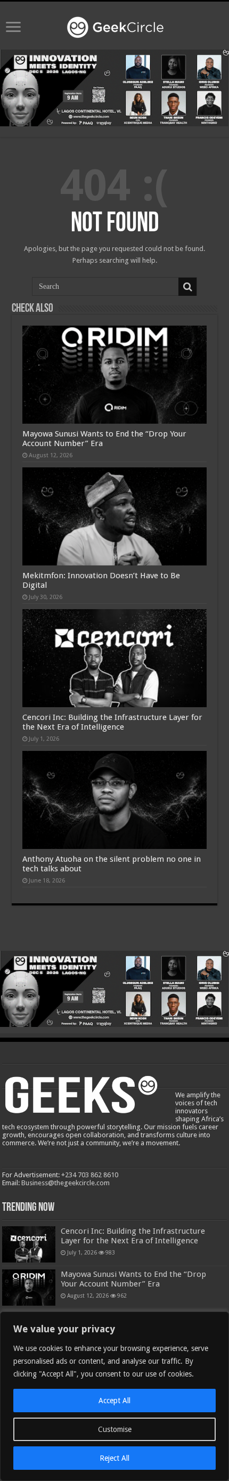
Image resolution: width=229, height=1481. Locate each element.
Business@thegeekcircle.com (65, 1183)
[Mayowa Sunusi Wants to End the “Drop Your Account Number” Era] (28, 1287)
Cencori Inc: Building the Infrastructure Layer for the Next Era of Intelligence (112, 722)
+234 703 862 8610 (89, 1175)
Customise (115, 1429)
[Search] (187, 287)
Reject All (114, 1458)
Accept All (114, 1400)
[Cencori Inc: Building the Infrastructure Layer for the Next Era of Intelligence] (28, 1244)
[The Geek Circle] (114, 25)
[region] (114, 1396)
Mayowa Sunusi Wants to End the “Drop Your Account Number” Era (133, 1279)
